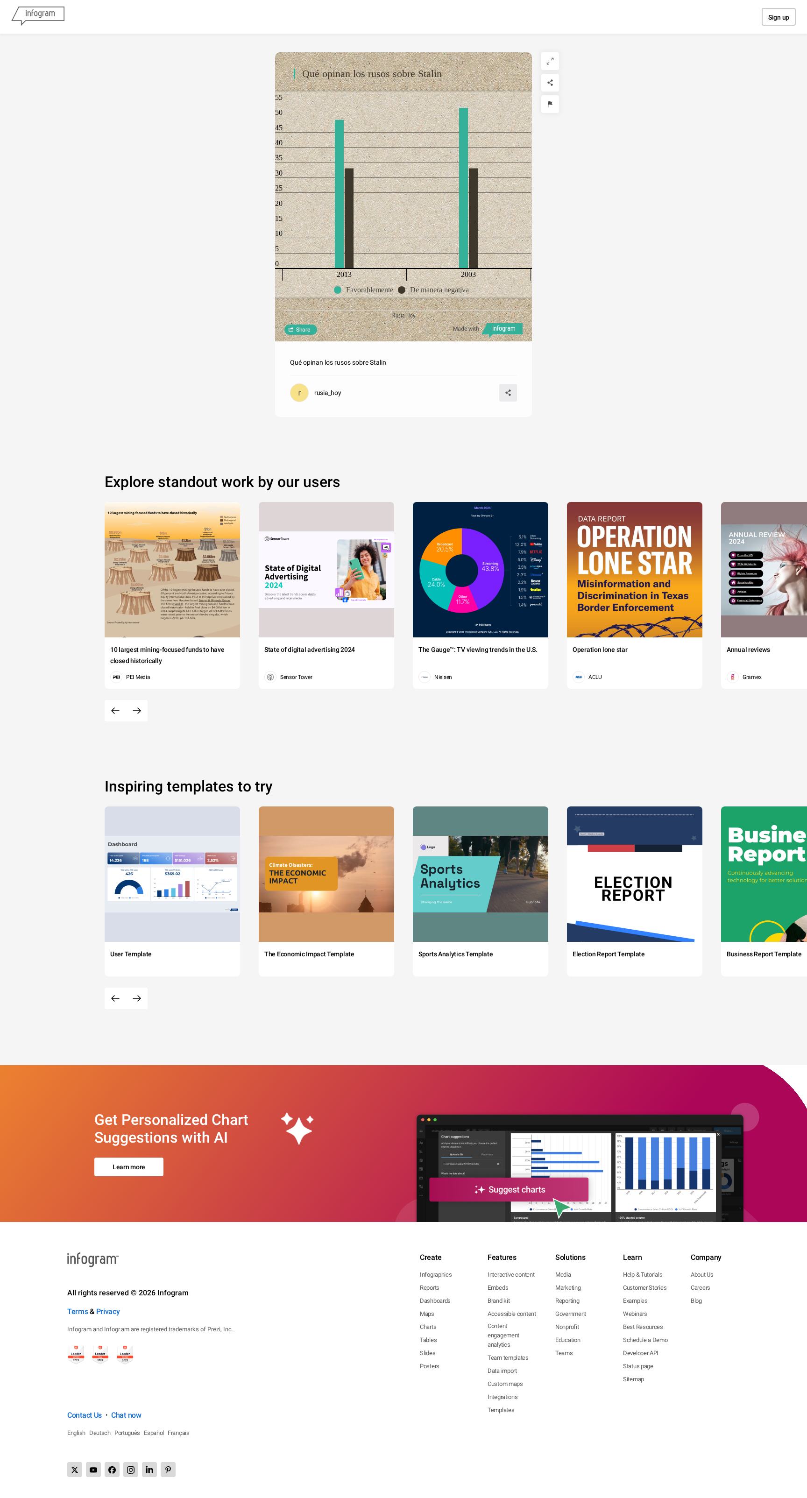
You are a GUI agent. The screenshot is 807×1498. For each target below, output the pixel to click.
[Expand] (550, 61)
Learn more (129, 1167)
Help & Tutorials (642, 1274)
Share (303, 329)
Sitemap (633, 1379)
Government (570, 1313)
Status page (638, 1366)
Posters (429, 1366)
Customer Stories (644, 1287)
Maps (427, 1313)
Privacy (108, 1311)
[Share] (550, 83)
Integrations (502, 1396)
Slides (427, 1353)
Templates (501, 1409)
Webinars (635, 1313)
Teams (564, 1353)
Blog (696, 1300)
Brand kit (499, 1300)
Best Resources (643, 1326)
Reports (429, 1287)
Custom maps (505, 1383)
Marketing (567, 1287)
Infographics (436, 1274)
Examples (635, 1300)
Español (154, 1432)
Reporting (567, 1300)
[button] (366, 290)
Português (127, 1432)
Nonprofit (567, 1326)
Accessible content (512, 1313)
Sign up (778, 17)
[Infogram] (37, 17)
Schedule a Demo (645, 1339)
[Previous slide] (115, 711)
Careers (700, 1287)
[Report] (550, 104)
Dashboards (435, 1300)
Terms (77, 1311)
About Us (702, 1274)
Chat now (126, 1415)
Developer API (640, 1353)
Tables (428, 1339)
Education (567, 1339)
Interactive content (511, 1274)
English (76, 1432)
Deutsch (100, 1432)
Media (563, 1274)
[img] (339, 194)
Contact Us (84, 1415)
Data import (502, 1370)
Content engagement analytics (503, 1335)
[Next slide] (137, 711)
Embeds (498, 1287)
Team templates (508, 1357)
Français (179, 1432)
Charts (428, 1326)
